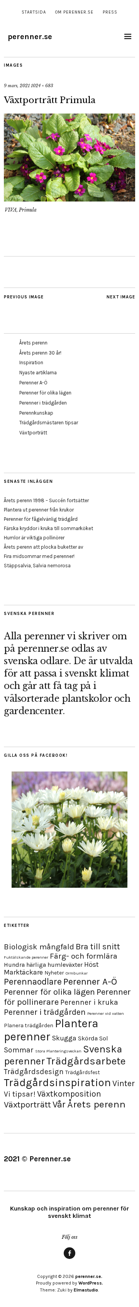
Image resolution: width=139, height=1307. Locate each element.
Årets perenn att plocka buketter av (43, 547)
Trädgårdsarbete (85, 1061)
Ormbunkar (77, 973)
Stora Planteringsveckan (58, 1051)
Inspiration (31, 362)
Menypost (69, 1258)
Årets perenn (33, 343)
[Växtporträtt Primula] (69, 199)
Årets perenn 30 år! (40, 353)
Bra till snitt (98, 946)
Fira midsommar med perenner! (39, 556)
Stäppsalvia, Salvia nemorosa (37, 565)
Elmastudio (86, 1290)
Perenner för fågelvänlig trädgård (41, 519)
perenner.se (30, 36)
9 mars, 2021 (17, 85)
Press (110, 12)
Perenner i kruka (89, 1002)
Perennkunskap (36, 413)
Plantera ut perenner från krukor (39, 510)
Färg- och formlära (83, 956)
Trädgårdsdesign (34, 1071)
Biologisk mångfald (39, 946)
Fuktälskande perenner (26, 957)
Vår (59, 1104)
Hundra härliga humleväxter (43, 964)
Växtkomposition (69, 1094)
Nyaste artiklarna (38, 372)
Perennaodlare (33, 981)
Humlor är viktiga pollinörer (34, 538)
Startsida (34, 12)
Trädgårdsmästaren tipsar (48, 422)
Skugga (64, 1038)
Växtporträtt (33, 433)
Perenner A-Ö (33, 383)
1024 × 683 (42, 85)
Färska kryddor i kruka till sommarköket (48, 528)
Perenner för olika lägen (45, 393)
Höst (91, 964)
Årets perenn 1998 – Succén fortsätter (46, 500)
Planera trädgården (28, 1025)
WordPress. (90, 1283)
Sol (103, 1038)
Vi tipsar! (20, 1094)
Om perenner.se (74, 12)
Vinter (123, 1083)
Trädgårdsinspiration (57, 1082)
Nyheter (54, 972)
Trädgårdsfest (82, 1072)
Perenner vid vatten (105, 1013)
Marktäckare (23, 972)
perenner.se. (88, 1276)
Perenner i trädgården (43, 403)
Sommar (19, 1049)
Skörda (88, 1038)
